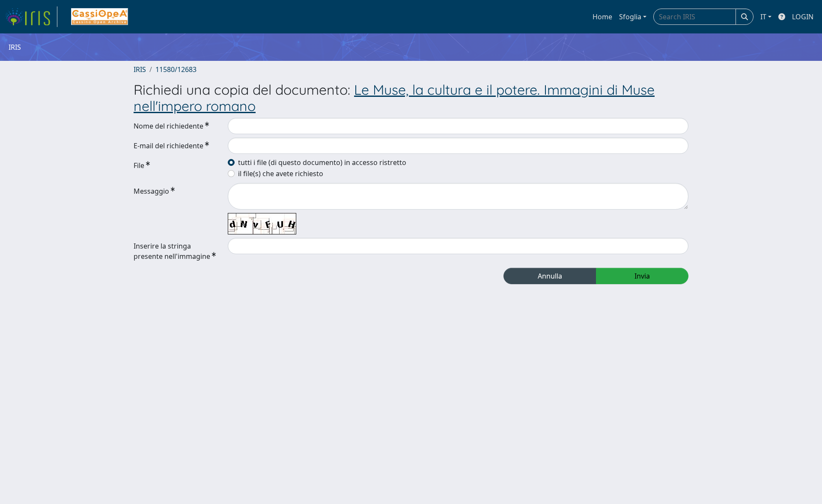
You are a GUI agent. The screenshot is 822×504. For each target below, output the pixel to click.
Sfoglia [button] (630, 16)
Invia (642, 276)
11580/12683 (176, 69)
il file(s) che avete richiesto (280, 173)
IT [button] (763, 16)
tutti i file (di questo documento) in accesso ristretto (322, 162)
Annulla (550, 276)
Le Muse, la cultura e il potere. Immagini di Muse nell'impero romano (394, 97)
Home (602, 16)
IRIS (140, 69)
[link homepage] (31, 16)
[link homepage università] (99, 16)
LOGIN (802, 16)
